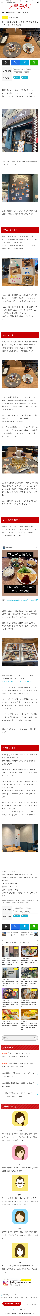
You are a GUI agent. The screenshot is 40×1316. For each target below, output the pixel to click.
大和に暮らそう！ (15, 1313)
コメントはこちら (23, 12)
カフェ (5, 17)
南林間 (29, 69)
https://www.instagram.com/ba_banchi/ (21, 600)
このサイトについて (20, 1309)
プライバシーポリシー (31, 1304)
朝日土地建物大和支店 (8, 12)
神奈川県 (16, 69)
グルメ (25, 77)
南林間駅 (27, 72)
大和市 (23, 69)
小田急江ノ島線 (18, 72)
